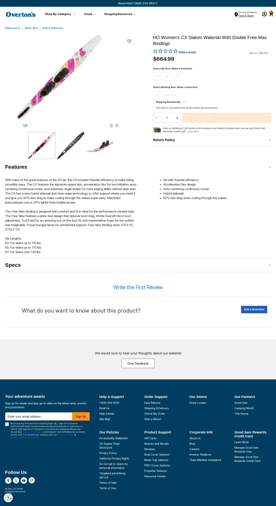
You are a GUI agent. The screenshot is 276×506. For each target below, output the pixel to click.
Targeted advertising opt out (112, 475)
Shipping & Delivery (156, 408)
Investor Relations (200, 454)
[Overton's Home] (21, 14)
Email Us (104, 408)
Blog (192, 443)
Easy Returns (152, 402)
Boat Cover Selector (157, 454)
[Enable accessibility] (8, 497)
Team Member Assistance (205, 460)
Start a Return (152, 419)
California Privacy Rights (114, 458)
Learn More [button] (193, 131)
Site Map (104, 419)
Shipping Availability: (168, 102)
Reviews (149, 449)
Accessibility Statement (113, 438)
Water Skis (31, 28)
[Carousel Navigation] (97, 125)
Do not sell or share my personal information (113, 465)
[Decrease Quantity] (155, 118)
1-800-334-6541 (109, 402)
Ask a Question (254, 309)
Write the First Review (138, 287)
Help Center (106, 413)
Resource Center (155, 476)
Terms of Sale (108, 482)
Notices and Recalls (156, 443)
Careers (194, 449)
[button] (59, 14)
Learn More (242, 442)
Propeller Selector (155, 470)
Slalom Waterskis (52, 28)
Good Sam (241, 402)
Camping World (244, 408)
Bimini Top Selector (156, 460)
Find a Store (246, 15)
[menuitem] (59, 14)
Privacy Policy (108, 453)
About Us (195, 438)
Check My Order (154, 413)
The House (241, 413)
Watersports (12, 28)
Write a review (187, 52)
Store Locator (197, 402)
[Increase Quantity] (178, 118)
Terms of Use (107, 488)
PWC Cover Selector (157, 465)
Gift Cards (150, 438)
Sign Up (81, 416)
